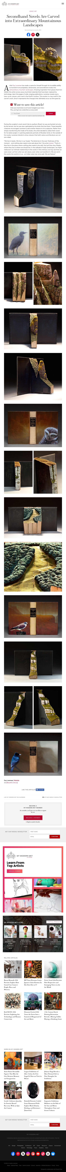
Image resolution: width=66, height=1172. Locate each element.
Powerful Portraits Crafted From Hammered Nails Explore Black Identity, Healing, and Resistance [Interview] (32, 1105)
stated (51, 143)
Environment (57, 1145)
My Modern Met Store (13, 922)
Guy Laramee (17, 85)
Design (13, 1145)
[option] (18, 893)
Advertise (38, 1165)
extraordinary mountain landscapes (21, 90)
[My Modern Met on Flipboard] (33, 1154)
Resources (44, 1145)
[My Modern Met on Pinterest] (18, 1154)
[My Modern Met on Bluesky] (53, 1154)
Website (16, 780)
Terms (57, 1165)
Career (38, 1145)
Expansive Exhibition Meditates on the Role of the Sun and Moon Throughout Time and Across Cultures (52, 1105)
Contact (33, 1165)
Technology (29, 1148)
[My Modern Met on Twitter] (23, 1154)
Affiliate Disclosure (46, 1165)
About (8, 1165)
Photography (20, 1145)
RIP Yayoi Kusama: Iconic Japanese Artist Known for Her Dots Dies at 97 (33, 982)
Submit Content (26, 1165)
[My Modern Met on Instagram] (28, 1154)
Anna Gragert (29, 30)
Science (23, 1148)
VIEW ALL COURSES (14, 871)
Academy (41, 1148)
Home (31, 11)
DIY (34, 1145)
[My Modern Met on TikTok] (43, 1154)
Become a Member (33, 818)
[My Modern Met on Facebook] (13, 1154)
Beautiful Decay (12, 783)
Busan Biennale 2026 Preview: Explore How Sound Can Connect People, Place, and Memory (11, 985)
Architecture (28, 1145)
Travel (35, 1148)
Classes (51, 1145)
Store (46, 1148)
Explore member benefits (33, 822)
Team (20, 1165)
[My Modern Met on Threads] (48, 1154)
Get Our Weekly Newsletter (53, 797)
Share (40, 790)
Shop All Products (54, 922)
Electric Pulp (59, 1169)
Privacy (53, 1165)
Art (35, 11)
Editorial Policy (14, 1165)
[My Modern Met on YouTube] (38, 1154)
